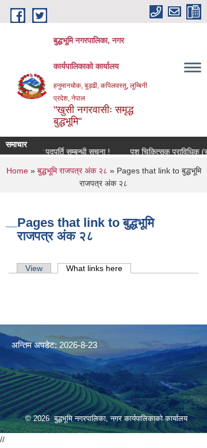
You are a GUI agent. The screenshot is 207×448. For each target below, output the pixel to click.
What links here (98, 268)
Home (17, 170)
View (34, 268)
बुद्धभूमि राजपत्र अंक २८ (72, 170)
